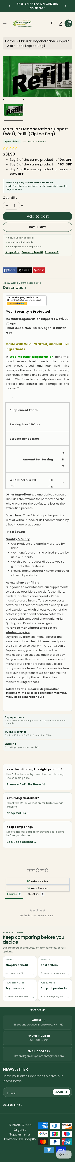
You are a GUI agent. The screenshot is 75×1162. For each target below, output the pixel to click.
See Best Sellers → (21, 842)
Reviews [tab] (12, 893)
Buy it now (37, 227)
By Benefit (36, 784)
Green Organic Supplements (20, 1130)
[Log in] (61, 23)
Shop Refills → (18, 813)
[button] (6, 23)
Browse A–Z (52, 252)
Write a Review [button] (39, 881)
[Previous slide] (9, 6)
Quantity (10, 197)
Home (10, 41)
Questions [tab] (34, 893)
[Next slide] (65, 6)
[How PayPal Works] (26, 300)
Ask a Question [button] (39, 888)
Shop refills (12, 252)
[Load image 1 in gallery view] (13, 109)
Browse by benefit (32, 252)
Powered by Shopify (20, 1139)
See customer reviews (34, 141)
